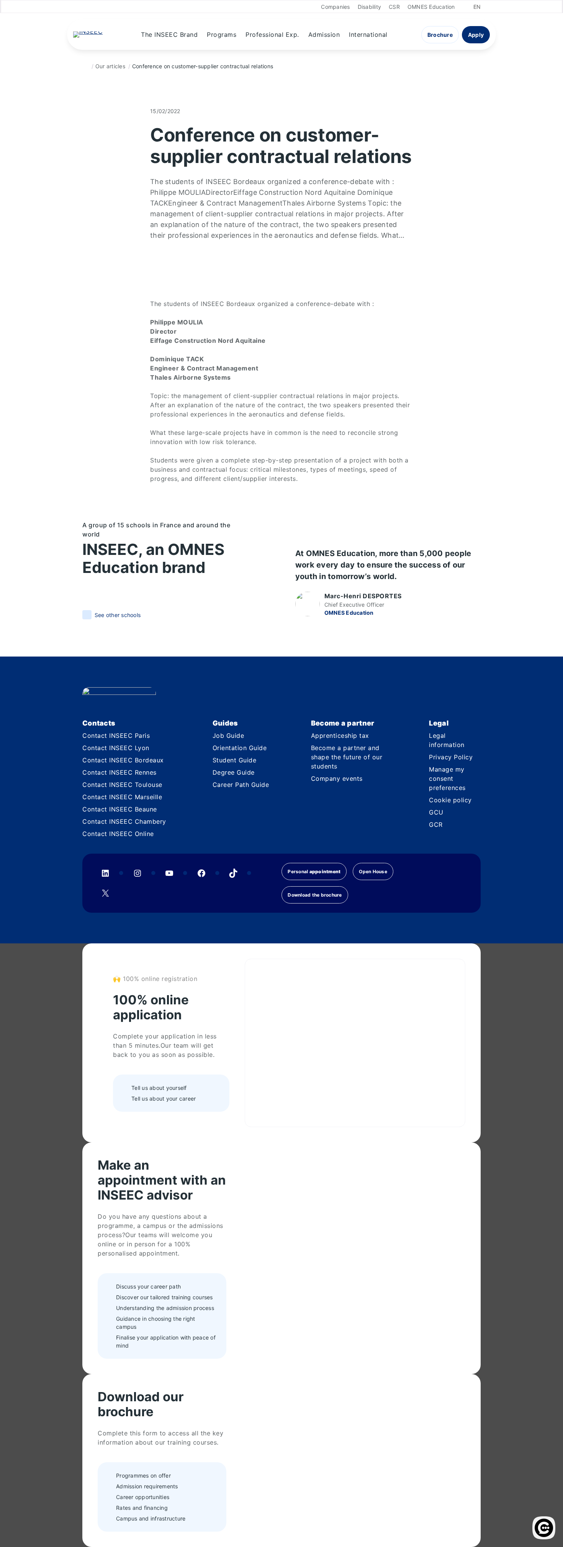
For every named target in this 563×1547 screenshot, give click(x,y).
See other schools (118, 615)
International (368, 34)
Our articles (110, 66)
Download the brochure (315, 895)
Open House (373, 871)
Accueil (85, 66)
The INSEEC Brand (169, 34)
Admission (324, 34)
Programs (221, 34)
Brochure (440, 34)
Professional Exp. (272, 34)
